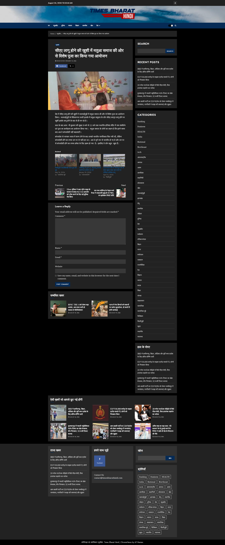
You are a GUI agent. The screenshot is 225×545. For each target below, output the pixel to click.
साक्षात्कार (140, 300)
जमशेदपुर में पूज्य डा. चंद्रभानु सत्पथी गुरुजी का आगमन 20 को (90, 168)
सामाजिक (140, 306)
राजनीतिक (140, 265)
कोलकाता (140, 183)
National (141, 142)
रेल (138, 270)
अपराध (139, 162)
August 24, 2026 (74, 417)
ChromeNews (126, 542)
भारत (139, 249)
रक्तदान (140, 259)
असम (139, 167)
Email (58, 257)
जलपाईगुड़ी (141, 193)
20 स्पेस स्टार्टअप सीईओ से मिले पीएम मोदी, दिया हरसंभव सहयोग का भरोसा (153, 86)
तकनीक (84, 25)
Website (58, 266)
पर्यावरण (140, 234)
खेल (92, 25)
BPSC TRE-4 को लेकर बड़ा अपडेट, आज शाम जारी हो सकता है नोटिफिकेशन (78, 307)
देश (97, 25)
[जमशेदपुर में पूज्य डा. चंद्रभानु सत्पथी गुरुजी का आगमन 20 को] (90, 160)
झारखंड (140, 198)
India (139, 136)
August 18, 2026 (74, 313)
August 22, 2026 (159, 437)
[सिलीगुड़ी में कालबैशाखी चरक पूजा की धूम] (66, 160)
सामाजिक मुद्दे (141, 311)
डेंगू (138, 203)
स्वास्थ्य (140, 336)
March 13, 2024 (71, 61)
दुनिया (63, 25)
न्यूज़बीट (55, 25)
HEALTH (141, 131)
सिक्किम (140, 316)
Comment (60, 216)
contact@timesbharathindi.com (108, 478)
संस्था (139, 295)
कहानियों (140, 177)
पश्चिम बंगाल (141, 239)
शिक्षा (139, 290)
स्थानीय (140, 331)
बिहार (139, 244)
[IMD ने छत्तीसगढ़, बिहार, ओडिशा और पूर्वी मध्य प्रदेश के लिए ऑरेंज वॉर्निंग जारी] (58, 413)
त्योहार (139, 213)
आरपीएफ (140, 172)
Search (143, 44)
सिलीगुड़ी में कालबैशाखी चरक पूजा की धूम (66, 168)
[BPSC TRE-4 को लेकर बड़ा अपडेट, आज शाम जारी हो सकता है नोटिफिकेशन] (58, 308)
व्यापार (70, 25)
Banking (141, 121)
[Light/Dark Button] (170, 25)
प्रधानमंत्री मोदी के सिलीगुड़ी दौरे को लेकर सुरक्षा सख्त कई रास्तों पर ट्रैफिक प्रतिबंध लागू (113, 170)
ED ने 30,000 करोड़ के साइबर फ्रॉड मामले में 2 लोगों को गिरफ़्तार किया (121, 411)
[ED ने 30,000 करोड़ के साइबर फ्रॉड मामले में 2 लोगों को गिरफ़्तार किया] (101, 413)
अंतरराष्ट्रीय (141, 157)
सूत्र (139, 326)
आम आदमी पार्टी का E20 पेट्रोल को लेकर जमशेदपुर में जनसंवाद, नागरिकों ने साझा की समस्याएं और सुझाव (121, 430)
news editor (61, 61)
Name (58, 248)
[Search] (175, 25)
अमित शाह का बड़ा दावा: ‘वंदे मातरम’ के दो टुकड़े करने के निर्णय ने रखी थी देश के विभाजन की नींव (162, 430)
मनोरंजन (140, 254)
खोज (140, 451)
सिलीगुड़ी (140, 321)
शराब (139, 285)
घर (49, 25)
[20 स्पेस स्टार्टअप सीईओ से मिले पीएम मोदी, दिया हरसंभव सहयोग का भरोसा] (143, 413)
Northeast (141, 147)
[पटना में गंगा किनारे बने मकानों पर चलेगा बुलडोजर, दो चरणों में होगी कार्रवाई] (100, 308)
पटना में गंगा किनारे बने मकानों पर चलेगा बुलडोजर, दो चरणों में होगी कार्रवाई (119, 307)
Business (141, 126)
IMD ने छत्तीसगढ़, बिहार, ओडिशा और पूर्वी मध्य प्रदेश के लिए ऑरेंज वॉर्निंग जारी (78, 411)
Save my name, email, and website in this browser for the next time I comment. (88, 277)
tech (139, 152)
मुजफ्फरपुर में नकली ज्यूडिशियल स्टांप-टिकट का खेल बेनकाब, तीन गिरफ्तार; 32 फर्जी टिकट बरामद (78, 430)
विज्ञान (77, 25)
